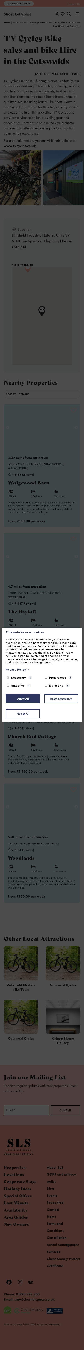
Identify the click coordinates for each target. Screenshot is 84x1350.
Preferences (57, 677)
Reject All (23, 713)
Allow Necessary (61, 698)
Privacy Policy (17, 669)
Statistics (18, 685)
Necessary (18, 677)
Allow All (23, 698)
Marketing (56, 685)
